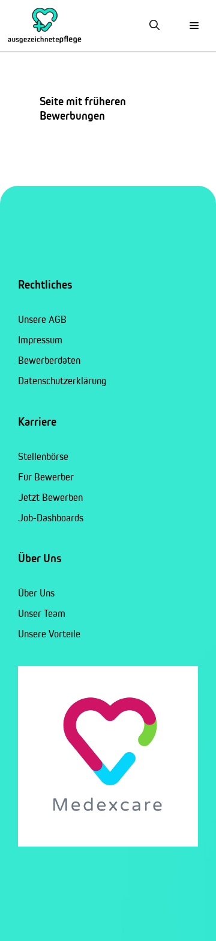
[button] (154, 25)
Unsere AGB (42, 319)
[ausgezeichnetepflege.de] (45, 25)
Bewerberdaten (49, 360)
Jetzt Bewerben (50, 497)
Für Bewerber (46, 477)
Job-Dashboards (50, 518)
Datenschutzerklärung (62, 381)
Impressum (40, 340)
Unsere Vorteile (49, 634)
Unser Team (41, 613)
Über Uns (36, 593)
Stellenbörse (43, 456)
